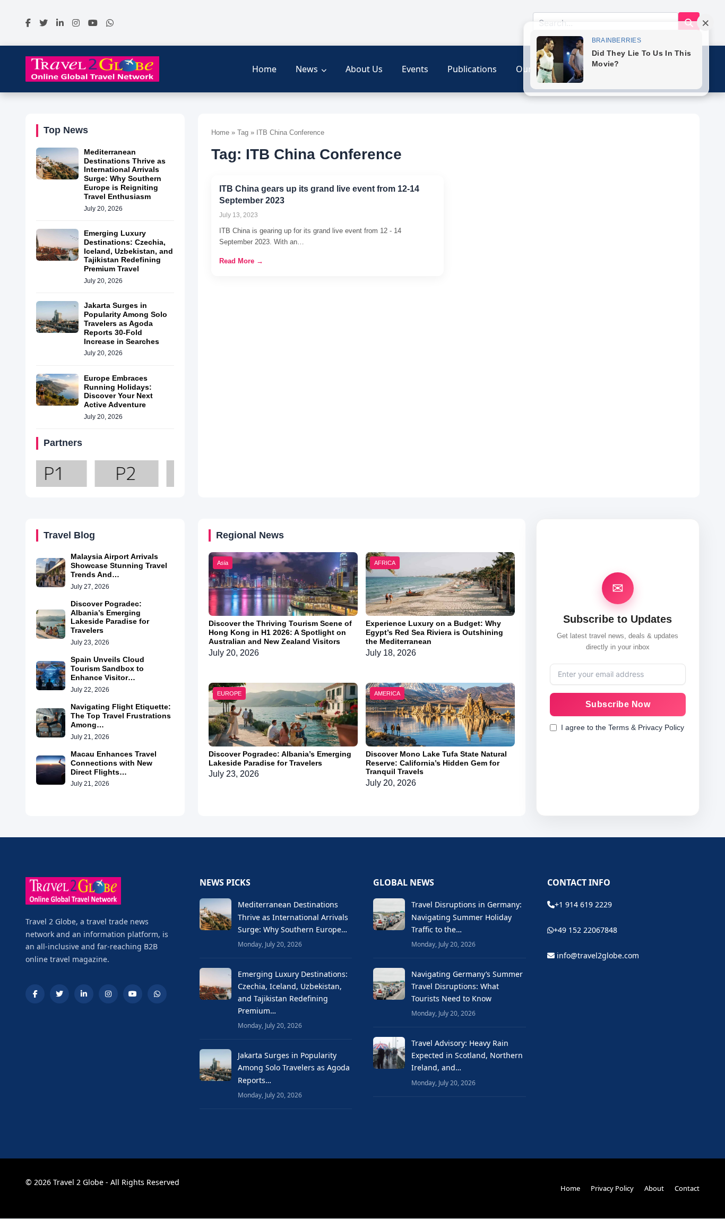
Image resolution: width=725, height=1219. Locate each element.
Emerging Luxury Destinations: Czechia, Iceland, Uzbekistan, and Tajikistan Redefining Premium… (293, 992)
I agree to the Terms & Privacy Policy (622, 727)
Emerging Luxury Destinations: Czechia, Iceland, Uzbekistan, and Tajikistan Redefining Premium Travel (128, 251)
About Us (364, 69)
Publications (472, 69)
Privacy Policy (612, 1188)
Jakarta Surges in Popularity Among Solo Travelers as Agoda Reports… (294, 1067)
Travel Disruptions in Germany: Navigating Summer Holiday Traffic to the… (466, 916)
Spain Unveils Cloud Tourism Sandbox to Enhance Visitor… (107, 668)
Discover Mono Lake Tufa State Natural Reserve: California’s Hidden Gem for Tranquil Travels (436, 763)
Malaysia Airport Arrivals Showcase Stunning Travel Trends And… (119, 565)
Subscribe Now (618, 704)
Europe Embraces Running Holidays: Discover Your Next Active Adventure (118, 391)
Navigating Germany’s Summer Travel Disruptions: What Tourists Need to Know (467, 986)
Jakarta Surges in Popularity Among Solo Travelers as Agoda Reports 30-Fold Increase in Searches (125, 323)
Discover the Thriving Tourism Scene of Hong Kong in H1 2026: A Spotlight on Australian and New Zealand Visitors (280, 632)
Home (264, 69)
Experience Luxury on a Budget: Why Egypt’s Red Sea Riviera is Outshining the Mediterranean (434, 632)
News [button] (307, 69)
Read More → (241, 261)
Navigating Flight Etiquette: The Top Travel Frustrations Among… (121, 715)
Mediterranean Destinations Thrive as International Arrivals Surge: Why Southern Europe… (293, 916)
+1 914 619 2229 (583, 904)
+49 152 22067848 (585, 930)
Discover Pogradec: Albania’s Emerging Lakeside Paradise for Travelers (110, 616)
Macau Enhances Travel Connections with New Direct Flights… (114, 763)
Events (415, 69)
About (654, 1188)
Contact (687, 1188)
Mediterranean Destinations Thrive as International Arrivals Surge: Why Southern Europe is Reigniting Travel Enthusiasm (125, 174)
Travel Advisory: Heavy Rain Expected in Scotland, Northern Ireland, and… (467, 1055)
